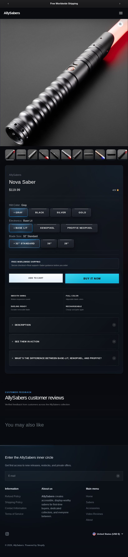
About (89, 520)
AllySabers (12, 13)
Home (89, 496)
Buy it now (92, 278)
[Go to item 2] (21, 154)
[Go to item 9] (100, 154)
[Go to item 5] (55, 154)
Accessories (93, 508)
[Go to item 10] (111, 154)
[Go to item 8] (89, 154)
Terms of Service (14, 514)
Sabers (90, 502)
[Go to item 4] (44, 154)
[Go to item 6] (66, 154)
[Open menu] (120, 13)
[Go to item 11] (122, 154)
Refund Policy (13, 496)
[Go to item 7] (77, 154)
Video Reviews (94, 514)
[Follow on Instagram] (7, 534)
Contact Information (16, 508)
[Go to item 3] (32, 154)
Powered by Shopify (35, 545)
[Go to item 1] (10, 154)
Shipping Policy (13, 502)
